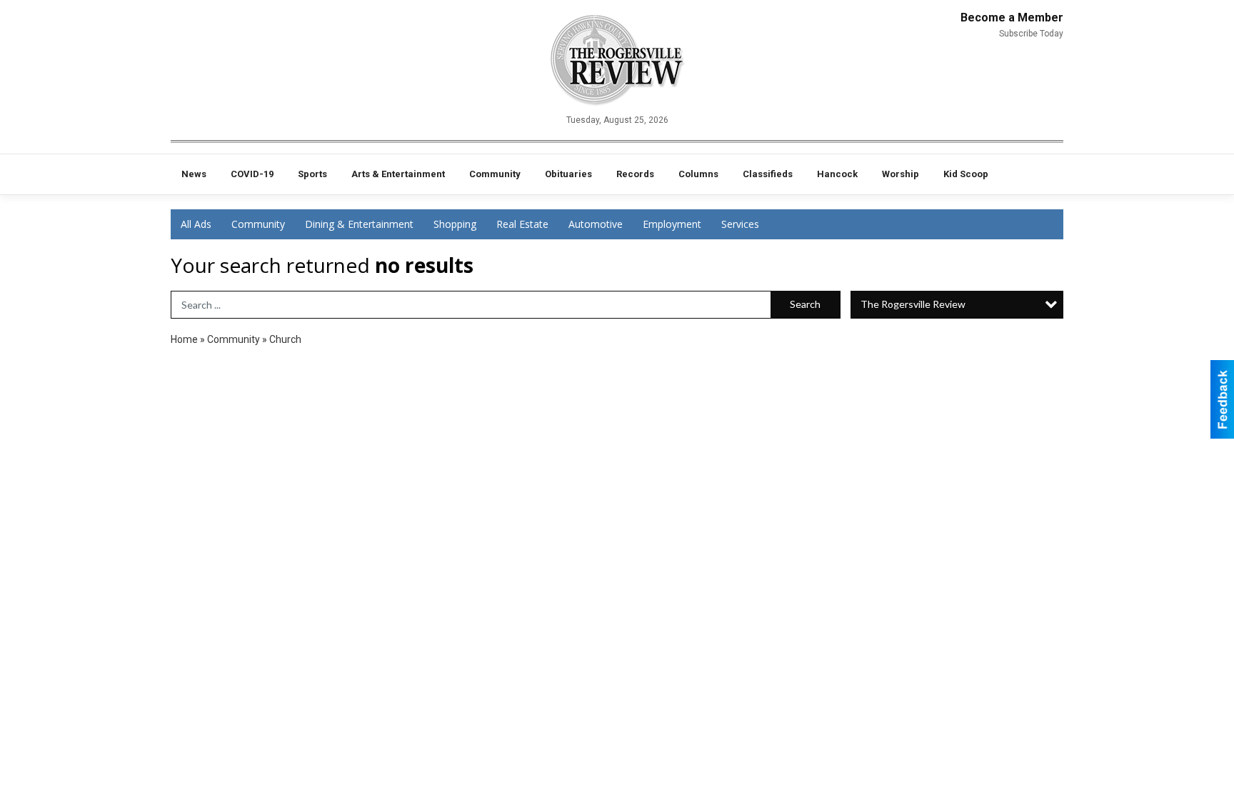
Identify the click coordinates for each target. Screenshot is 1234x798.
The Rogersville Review (913, 304)
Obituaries (568, 174)
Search (805, 304)
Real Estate (522, 224)
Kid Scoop (965, 174)
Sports (312, 174)
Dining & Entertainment (359, 224)
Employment (672, 224)
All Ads (196, 224)
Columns (698, 174)
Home (184, 339)
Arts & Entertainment (398, 174)
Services (740, 224)
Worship (900, 174)
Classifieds (768, 174)
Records (635, 174)
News (193, 174)
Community (495, 174)
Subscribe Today (1031, 34)
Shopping (454, 224)
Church (285, 339)
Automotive (595, 224)
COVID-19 (252, 174)
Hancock (837, 174)
